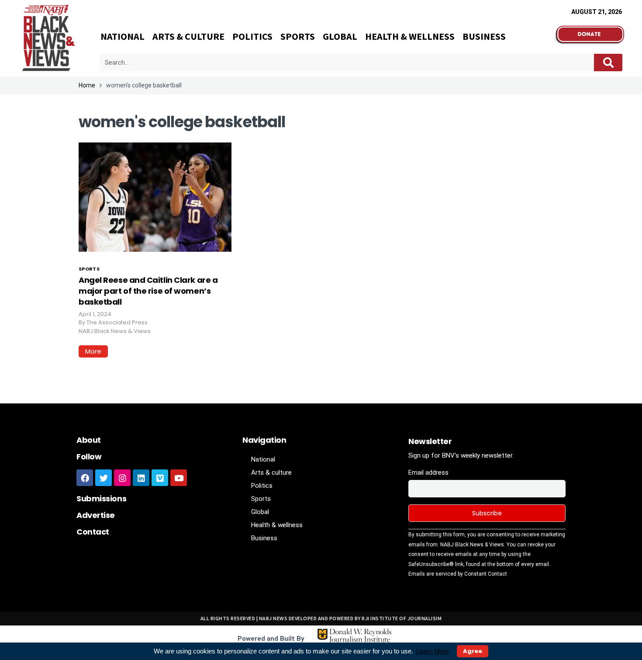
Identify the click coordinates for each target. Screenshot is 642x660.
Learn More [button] (432, 651)
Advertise (95, 515)
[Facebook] (84, 477)
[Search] (608, 62)
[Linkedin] (141, 477)
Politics (252, 36)
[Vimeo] (160, 477)
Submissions (101, 498)
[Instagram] (122, 477)
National (122, 36)
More (93, 351)
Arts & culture (188, 36)
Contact (92, 531)
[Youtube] (178, 477)
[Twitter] (103, 477)
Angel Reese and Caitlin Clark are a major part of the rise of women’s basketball (148, 290)
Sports (297, 36)
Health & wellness (410, 36)
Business (484, 36)
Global (340, 36)
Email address (428, 472)
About (88, 439)
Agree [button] (472, 651)
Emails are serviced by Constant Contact (457, 574)
